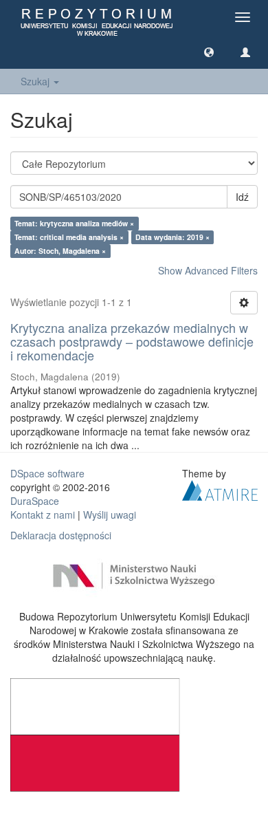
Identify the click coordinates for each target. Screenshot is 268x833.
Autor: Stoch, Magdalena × (60, 251)
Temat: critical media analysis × (69, 237)
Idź (242, 197)
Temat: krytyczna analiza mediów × (74, 223)
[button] (209, 51)
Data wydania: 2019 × (172, 237)
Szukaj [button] (36, 81)
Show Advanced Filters (208, 270)
